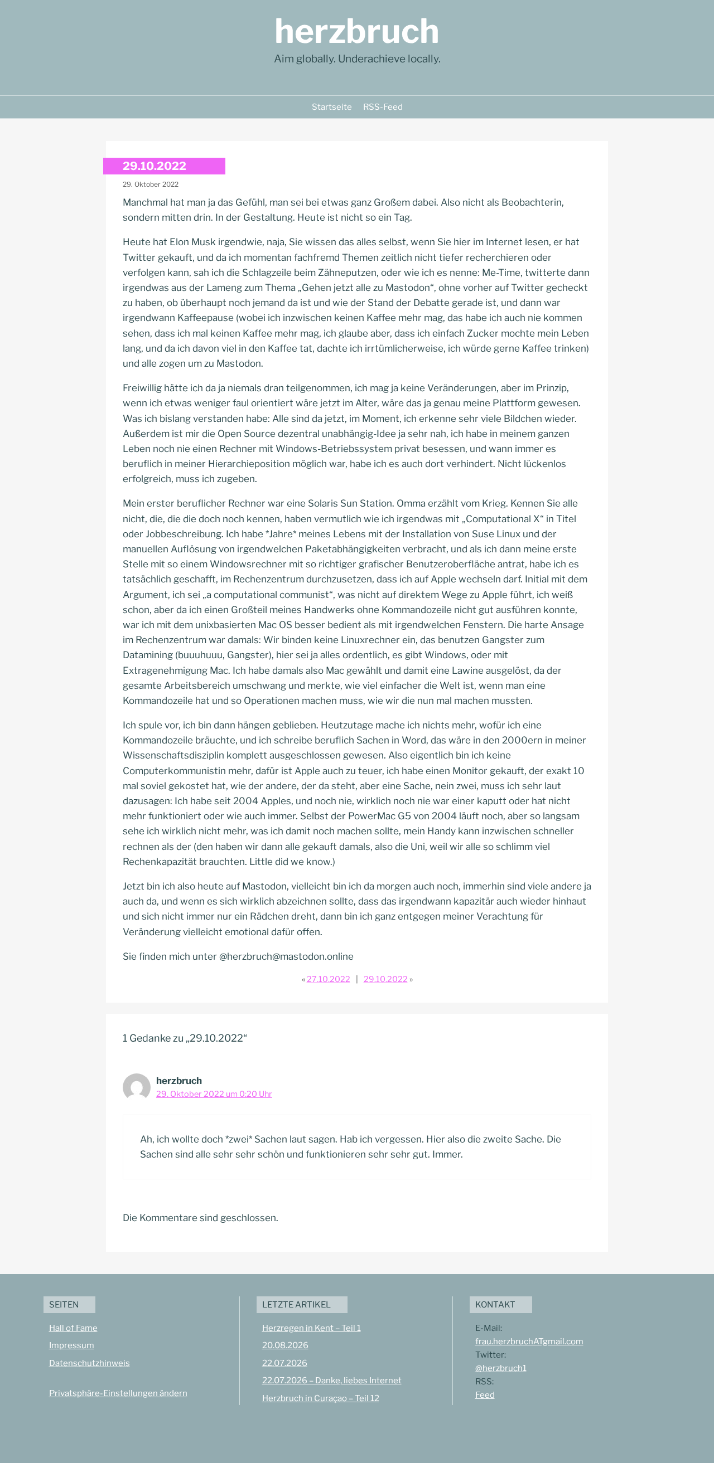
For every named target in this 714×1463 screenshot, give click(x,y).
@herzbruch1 (501, 1368)
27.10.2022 (328, 979)
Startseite (332, 107)
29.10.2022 (386, 979)
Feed (485, 1395)
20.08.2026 (285, 1345)
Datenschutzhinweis (89, 1363)
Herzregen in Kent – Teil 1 (311, 1328)
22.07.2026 (284, 1363)
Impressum (71, 1345)
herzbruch (357, 31)
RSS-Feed (383, 107)
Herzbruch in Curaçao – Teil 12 (320, 1398)
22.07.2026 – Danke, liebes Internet (332, 1380)
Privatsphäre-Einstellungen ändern (118, 1393)
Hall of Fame (73, 1328)
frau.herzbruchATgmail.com (529, 1341)
